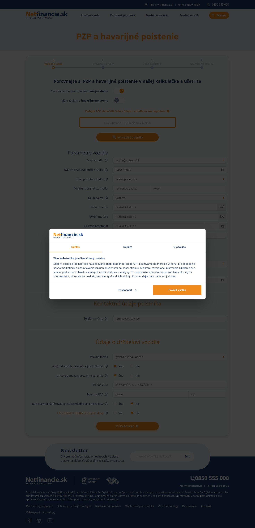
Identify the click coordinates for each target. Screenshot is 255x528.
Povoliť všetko (177, 289)
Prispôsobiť (125, 289)
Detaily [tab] (127, 246)
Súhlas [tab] (75, 246)
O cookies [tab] (179, 246)
